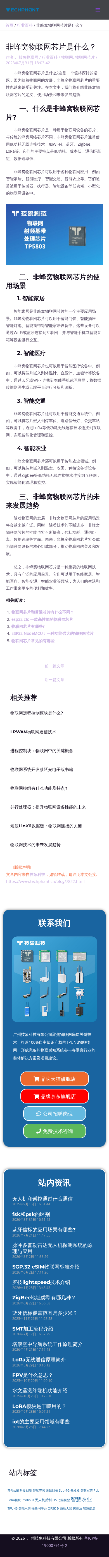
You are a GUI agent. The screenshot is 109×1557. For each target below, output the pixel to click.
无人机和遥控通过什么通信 (42, 1199)
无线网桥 (52, 1490)
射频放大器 (64, 1508)
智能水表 (24, 1508)
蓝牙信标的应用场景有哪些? (44, 1230)
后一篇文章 (54, 679)
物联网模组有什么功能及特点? (38, 788)
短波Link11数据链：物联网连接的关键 (46, 825)
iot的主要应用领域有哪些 (41, 1422)
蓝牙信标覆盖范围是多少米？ (45, 1313)
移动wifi (13, 1490)
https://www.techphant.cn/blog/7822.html (45, 881)
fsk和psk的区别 (31, 1214)
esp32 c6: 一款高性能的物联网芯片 (42, 619)
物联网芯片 (85, 57)
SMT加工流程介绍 (32, 1329)
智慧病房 (89, 1508)
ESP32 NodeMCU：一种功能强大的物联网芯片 (52, 633)
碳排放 (77, 1508)
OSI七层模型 (61, 1500)
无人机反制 (43, 1500)
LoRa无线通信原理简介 (39, 1360)
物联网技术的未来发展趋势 (35, 844)
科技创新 (26, 1490)
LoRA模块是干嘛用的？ (39, 1406)
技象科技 (37, 874)
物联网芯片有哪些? (27, 626)
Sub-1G (64, 1490)
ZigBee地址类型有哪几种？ (44, 1298)
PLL (96, 1490)
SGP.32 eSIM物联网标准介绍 (46, 1267)
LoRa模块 (14, 1500)
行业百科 (50, 57)
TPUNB (13, 1508)
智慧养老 (39, 1490)
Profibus (28, 1500)
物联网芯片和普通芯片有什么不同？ (42, 612)
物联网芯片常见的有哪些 (32, 640)
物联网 (67, 57)
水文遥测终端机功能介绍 (40, 1390)
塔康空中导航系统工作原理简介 (47, 1344)
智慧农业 (81, 1499)
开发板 (75, 1490)
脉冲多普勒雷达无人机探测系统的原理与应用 (52, 1248)
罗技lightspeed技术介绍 (41, 1282)
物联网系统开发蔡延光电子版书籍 (41, 769)
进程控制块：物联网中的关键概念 (41, 750)
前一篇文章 (54, 665)
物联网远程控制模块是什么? (36, 713)
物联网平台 (39, 1508)
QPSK (52, 1508)
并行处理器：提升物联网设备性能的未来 (48, 807)
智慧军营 (86, 1490)
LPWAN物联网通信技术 (33, 731)
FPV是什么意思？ (32, 1375)
